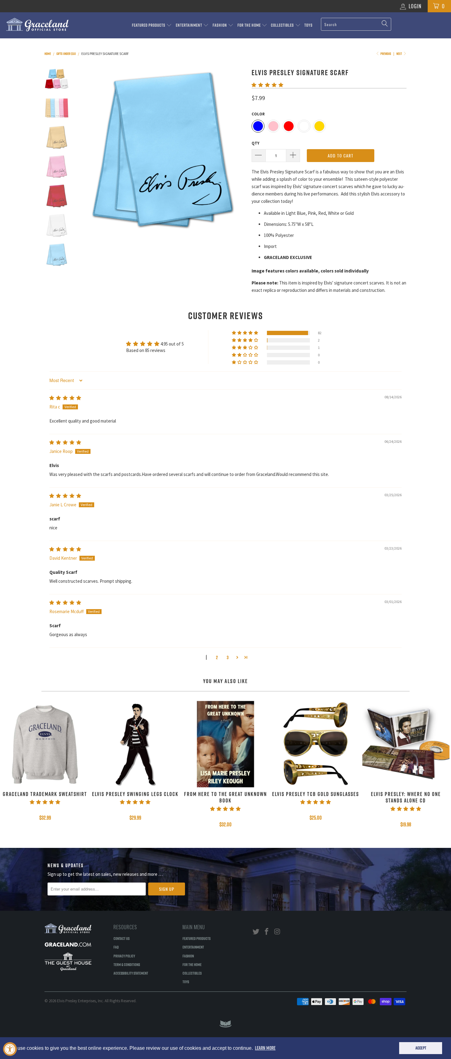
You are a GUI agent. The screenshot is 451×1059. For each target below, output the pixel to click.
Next (399, 53)
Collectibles (283, 25)
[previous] (87, 150)
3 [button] (228, 657)
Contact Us (121, 938)
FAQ (116, 947)
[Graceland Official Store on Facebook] (267, 932)
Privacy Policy (124, 956)
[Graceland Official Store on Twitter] (256, 932)
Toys (308, 25)
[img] (65, 398)
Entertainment (189, 25)
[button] (267, 85)
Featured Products (149, 25)
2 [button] (217, 657)
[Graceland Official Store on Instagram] (277, 932)
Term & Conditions (127, 964)
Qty (255, 143)
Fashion (220, 25)
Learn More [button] (265, 1048)
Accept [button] (420, 1048)
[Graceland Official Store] (39, 24)
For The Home (249, 25)
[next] (236, 150)
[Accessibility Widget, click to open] (10, 1049)
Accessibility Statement (131, 973)
